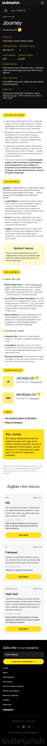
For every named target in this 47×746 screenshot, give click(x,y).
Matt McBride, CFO (26, 394)
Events (5, 668)
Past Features (8, 677)
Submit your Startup (11, 691)
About (5, 673)
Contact (6, 700)
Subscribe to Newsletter (22, 661)
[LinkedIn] (23, 727)
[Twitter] (18, 727)
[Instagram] (29, 727)
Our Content (8, 682)
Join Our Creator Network (13, 686)
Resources (7, 704)
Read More (23, 535)
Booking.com (10, 126)
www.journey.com (10, 30)
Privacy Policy (30, 721)
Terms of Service (18, 721)
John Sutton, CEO (25, 377)
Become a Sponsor (10, 695)
